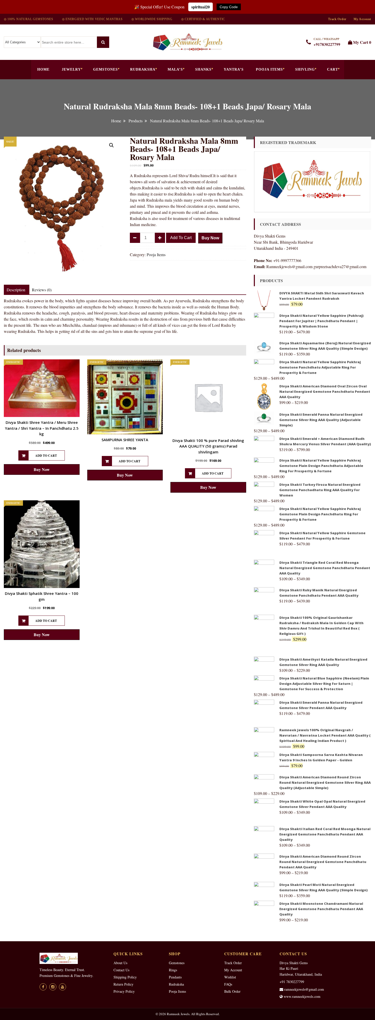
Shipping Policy (125, 977)
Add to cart (181, 238)
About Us (120, 962)
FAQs (228, 984)
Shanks (203, 69)
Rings (173, 969)
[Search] (103, 42)
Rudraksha (142, 69)
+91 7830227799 (292, 981)
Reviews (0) (42, 289)
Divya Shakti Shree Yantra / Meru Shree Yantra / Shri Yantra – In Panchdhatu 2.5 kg (42, 428)
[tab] (16, 290)
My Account (362, 19)
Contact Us (121, 969)
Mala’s (175, 69)
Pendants (175, 977)
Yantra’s (234, 69)
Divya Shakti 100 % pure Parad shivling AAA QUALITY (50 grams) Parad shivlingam (208, 446)
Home (43, 69)
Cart (332, 69)
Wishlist (230, 977)
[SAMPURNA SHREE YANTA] (125, 396)
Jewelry (71, 69)
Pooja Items (269, 69)
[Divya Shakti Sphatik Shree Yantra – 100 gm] (42, 544)
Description (16, 289)
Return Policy (123, 984)
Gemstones (105, 69)
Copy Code (229, 7)
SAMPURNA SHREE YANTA (125, 439)
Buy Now (210, 238)
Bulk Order (232, 991)
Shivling (305, 69)
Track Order (337, 19)
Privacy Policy (124, 991)
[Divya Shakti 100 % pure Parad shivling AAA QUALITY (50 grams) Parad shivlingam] (208, 397)
